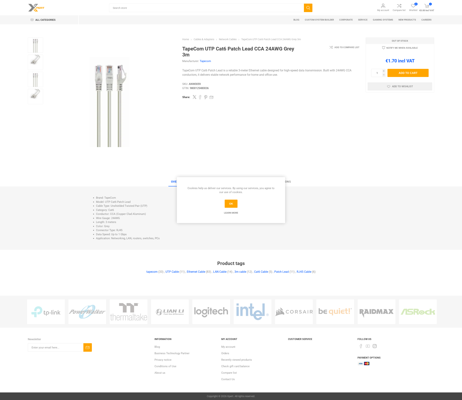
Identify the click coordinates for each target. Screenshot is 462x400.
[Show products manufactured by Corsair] (294, 311)
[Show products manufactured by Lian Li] (170, 311)
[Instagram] (375, 346)
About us (159, 372)
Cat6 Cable (261, 271)
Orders (225, 353)
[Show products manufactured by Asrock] (418, 311)
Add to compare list (346, 47)
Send (87, 347)
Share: (186, 97)
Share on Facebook (200, 97)
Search (308, 8)
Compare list (399, 10)
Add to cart (408, 72)
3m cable (240, 271)
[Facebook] (361, 346)
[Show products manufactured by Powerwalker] (87, 311)
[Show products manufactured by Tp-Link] (46, 311)
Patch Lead (281, 271)
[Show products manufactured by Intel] (252, 311)
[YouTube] (368, 346)
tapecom (152, 271)
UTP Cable (172, 271)
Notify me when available (402, 48)
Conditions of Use (165, 366)
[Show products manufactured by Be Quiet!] (335, 311)
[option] (46, 311)
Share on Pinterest (206, 97)
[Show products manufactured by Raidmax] (376, 311)
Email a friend (211, 97)
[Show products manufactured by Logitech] (211, 311)
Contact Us (228, 379)
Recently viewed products (236, 359)
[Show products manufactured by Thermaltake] (128, 311)
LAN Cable (219, 271)
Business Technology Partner (171, 353)
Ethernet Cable (196, 271)
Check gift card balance (235, 366)
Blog (157, 346)
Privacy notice (162, 359)
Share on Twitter (194, 97)
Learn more (231, 212)
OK (231, 203)
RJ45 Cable (304, 271)
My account (383, 10)
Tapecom (205, 61)
